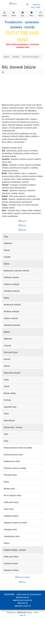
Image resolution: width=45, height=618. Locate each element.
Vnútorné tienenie (11, 563)
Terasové (7, 345)
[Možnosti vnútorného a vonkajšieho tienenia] (22, 582)
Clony (6, 236)
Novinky (16, 56)
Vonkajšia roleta (10, 529)
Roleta (6, 481)
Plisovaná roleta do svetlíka (15, 468)
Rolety (6, 297)
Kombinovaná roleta (12, 461)
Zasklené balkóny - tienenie (15, 550)
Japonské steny (10, 406)
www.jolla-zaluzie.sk (22, 605)
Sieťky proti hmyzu (11, 556)
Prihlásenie (11, 612)
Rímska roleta (9, 488)
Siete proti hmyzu (11, 352)
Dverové (7, 359)
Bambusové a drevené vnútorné (16, 270)
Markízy (7, 332)
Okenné (7, 250)
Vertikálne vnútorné (12, 291)
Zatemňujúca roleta (12, 536)
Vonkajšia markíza (11, 515)
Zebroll (6, 386)
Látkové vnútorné (11, 318)
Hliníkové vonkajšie (11, 284)
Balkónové (8, 243)
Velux (6, 441)
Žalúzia (7, 543)
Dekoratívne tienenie (12, 372)
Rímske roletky (10, 393)
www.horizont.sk (22, 597)
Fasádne (7, 256)
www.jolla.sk (23, 603)
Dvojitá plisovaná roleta (13, 454)
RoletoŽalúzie (9, 420)
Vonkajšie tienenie (11, 570)
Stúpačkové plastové (12, 325)
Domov (6, 56)
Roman (29, 612)
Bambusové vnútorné (12, 304)
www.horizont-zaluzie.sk (22, 600)
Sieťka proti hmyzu (11, 502)
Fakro (6, 434)
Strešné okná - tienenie (13, 427)
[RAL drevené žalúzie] (22, 86)
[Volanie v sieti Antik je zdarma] (22, 225)
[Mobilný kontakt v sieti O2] (22, 221)
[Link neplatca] (35, 4)
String (6, 379)
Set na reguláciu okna (12, 495)
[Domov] (13, 3)
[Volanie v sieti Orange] (22, 229)
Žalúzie (7, 263)
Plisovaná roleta (10, 475)
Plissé (6, 413)
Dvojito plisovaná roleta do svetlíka (18, 447)
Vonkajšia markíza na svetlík (15, 522)
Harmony (7, 400)
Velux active (9, 509)
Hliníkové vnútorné (11, 277)
